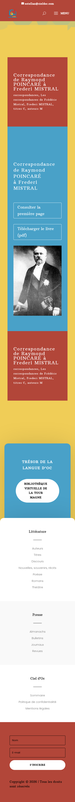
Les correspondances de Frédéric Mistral (35, 99)
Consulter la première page (31, 210)
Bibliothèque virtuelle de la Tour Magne (35, 490)
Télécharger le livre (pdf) (36, 232)
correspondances (25, 95)
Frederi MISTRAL (40, 104)
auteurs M (35, 108)
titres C (19, 108)
